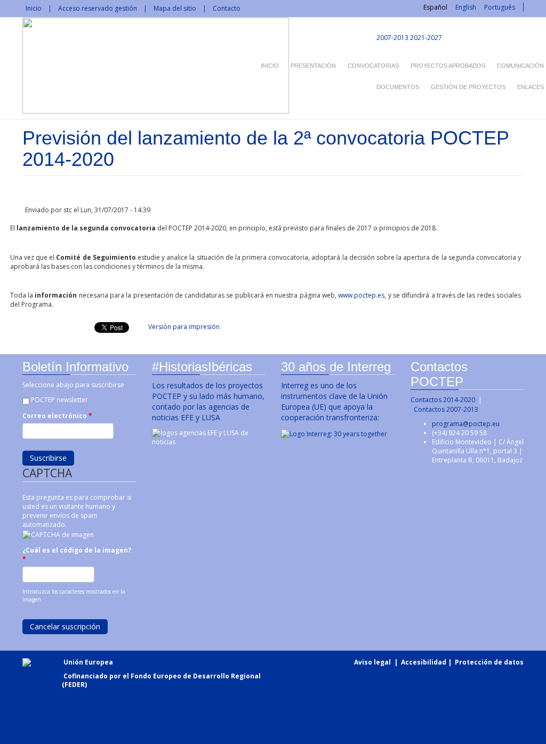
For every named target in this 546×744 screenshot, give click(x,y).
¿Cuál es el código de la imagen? (76, 555)
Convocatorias (373, 65)
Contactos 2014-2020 (443, 399)
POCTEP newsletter (59, 399)
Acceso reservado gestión (97, 8)
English (465, 7)
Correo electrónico (57, 415)
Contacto (226, 8)
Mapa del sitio (175, 8)
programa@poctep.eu (466, 423)
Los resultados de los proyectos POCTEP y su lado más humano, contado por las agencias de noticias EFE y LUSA (208, 401)
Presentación (313, 65)
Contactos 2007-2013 (446, 409)
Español (435, 7)
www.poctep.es (361, 295)
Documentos (397, 87)
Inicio (34, 8)
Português (499, 7)
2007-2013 (391, 37)
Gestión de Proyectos (468, 87)
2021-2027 (426, 37)
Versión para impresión (184, 326)
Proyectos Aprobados (448, 65)
